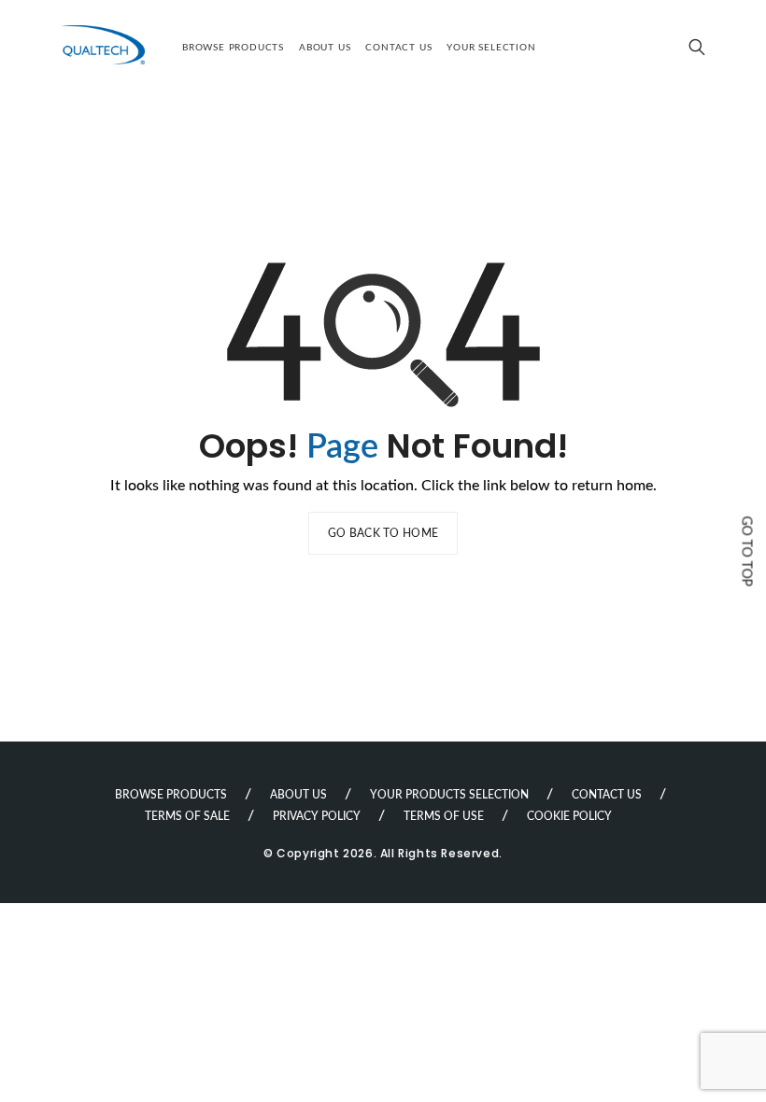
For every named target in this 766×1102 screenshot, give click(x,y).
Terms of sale (187, 816)
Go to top (746, 551)
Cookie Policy (569, 816)
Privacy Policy (317, 816)
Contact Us (398, 47)
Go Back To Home (383, 533)
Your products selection (449, 794)
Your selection (491, 47)
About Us (324, 47)
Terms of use (444, 816)
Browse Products (233, 47)
